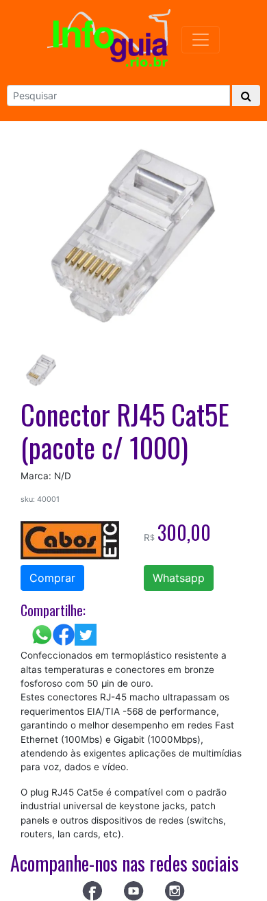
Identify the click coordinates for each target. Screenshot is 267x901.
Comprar (52, 578)
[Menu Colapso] (200, 39)
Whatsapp (179, 578)
